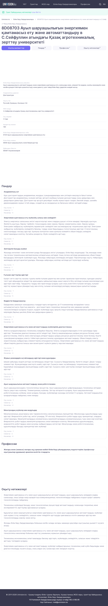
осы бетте (36, 12)
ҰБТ (24, 4)
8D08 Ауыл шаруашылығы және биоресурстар (20, 143)
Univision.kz (6, 19)
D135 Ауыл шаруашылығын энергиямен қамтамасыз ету (24, 135)
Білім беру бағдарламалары (65, 4)
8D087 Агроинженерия (11, 151)
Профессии (85, 4)
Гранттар (34, 4)
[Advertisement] (54, 66)
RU (104, 4)
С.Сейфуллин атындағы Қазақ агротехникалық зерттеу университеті (28, 111)
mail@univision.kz (60, 602)
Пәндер (42, 48)
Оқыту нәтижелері (91, 48)
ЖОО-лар (46, 4)
